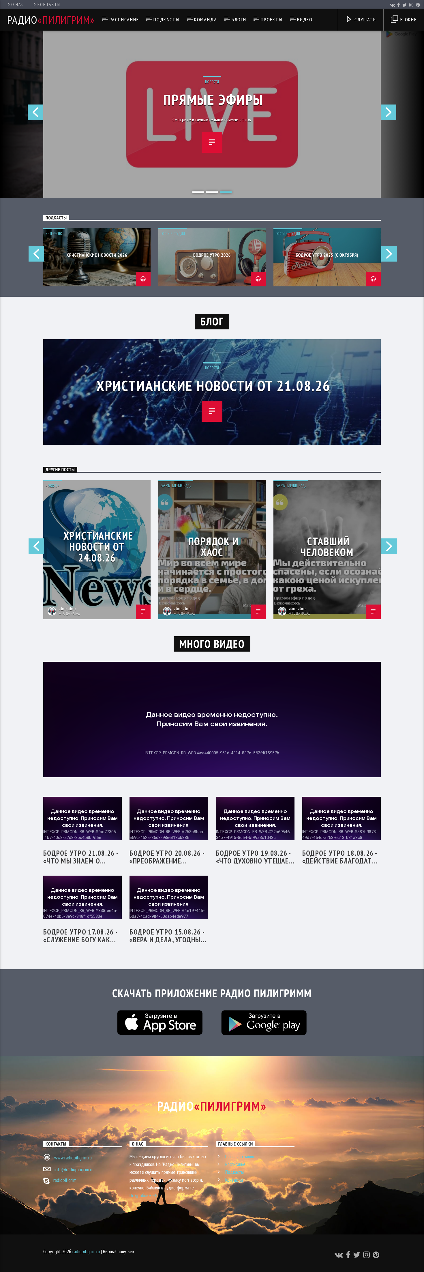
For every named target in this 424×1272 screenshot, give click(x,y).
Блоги (239, 19)
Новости (212, 81)
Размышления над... (176, 485)
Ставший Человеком (327, 546)
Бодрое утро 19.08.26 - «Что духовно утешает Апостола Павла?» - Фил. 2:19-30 (254, 856)
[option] (212, 114)
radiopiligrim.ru (86, 1251)
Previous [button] (21, 114)
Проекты (272, 19)
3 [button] (226, 192)
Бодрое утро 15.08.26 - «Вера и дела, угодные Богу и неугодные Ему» (168, 935)
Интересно (54, 233)
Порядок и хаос (213, 546)
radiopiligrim (64, 1180)
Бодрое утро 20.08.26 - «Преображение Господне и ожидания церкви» (167, 856)
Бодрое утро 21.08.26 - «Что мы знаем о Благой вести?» (80, 856)
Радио (51, 20)
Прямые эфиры (213, 99)
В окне (408, 19)
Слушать (364, 19)
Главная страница (240, 1156)
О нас (17, 4)
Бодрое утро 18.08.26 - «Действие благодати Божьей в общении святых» (339, 856)
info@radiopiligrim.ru (73, 1169)
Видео (305, 19)
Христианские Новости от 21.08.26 (213, 385)
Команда (205, 19)
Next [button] (402, 114)
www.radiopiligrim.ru (73, 1157)
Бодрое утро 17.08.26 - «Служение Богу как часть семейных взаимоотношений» (80, 935)
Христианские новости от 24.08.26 (98, 546)
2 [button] (212, 192)
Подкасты (166, 19)
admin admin (67, 608)
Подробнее (141, 1195)
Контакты (49, 4)
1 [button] (198, 192)
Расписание (124, 19)
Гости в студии (173, 233)
